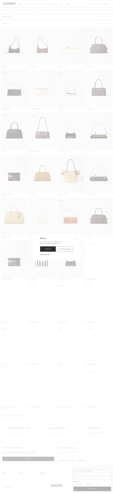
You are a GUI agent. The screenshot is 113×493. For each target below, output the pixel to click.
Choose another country (45, 254)
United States (48, 249)
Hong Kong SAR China (65, 249)
